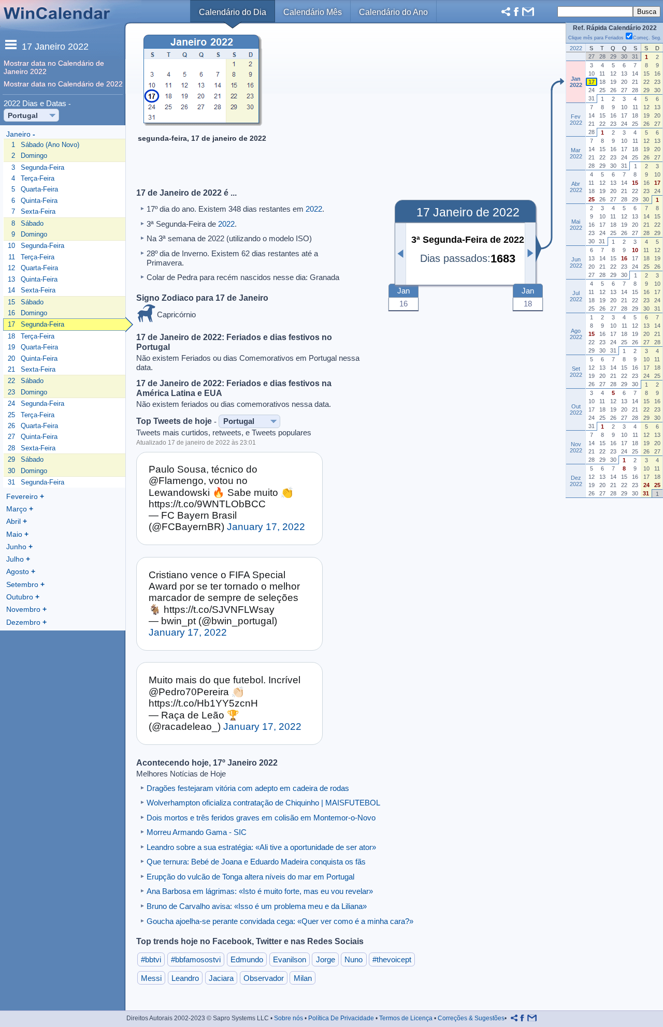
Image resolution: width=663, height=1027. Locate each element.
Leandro (185, 978)
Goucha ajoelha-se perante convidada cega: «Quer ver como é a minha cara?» (280, 921)
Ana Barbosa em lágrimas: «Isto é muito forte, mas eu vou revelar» (260, 891)
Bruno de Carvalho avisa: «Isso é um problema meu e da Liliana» (257, 906)
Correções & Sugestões (471, 1018)
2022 (314, 208)
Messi (151, 978)
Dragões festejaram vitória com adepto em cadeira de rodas (248, 788)
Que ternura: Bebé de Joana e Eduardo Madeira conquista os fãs (256, 861)
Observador (263, 978)
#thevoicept (391, 959)
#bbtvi (151, 959)
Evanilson (289, 959)
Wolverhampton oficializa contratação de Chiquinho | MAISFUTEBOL (263, 802)
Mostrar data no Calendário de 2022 (63, 84)
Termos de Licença (406, 1018)
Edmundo (246, 959)
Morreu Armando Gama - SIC (197, 832)
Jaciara (221, 978)
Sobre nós (288, 1018)
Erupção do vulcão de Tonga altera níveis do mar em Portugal (250, 876)
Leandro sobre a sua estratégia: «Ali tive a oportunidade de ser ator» (261, 847)
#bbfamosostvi (196, 959)
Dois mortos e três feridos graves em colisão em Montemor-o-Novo (261, 817)
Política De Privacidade (341, 1018)
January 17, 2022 (266, 526)
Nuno (353, 959)
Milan (303, 978)
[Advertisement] (401, 106)
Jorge (325, 959)
